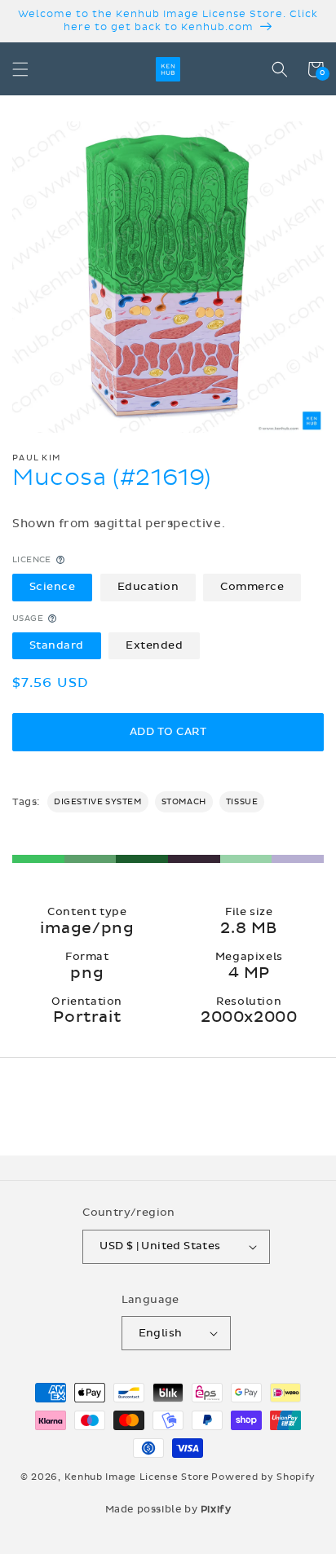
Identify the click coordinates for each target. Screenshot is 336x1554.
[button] (20, 69)
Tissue (242, 802)
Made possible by (168, 1509)
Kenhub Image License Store (137, 1477)
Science (52, 586)
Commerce (252, 586)
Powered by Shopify (263, 1477)
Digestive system (98, 802)
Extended (154, 645)
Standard (56, 645)
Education (148, 586)
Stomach (183, 802)
